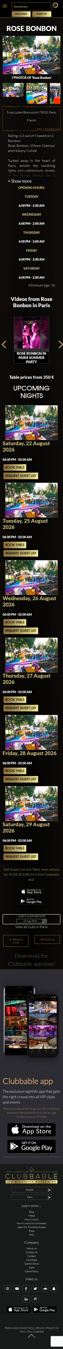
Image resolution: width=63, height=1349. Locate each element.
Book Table (21, 14)
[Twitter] (35, 1288)
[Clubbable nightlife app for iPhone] (31, 894)
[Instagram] (7, 1288)
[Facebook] (26, 1288)
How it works (31, 1219)
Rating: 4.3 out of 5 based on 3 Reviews (30, 138)
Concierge (31, 1259)
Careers (31, 1255)
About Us (32, 1248)
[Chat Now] (56, 7)
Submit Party (31, 1271)
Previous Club (17, 941)
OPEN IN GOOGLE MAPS (48, 129)
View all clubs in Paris (31, 927)
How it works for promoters (31, 1223)
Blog (31, 1211)
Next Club (45, 939)
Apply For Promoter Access (31, 1227)
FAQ (31, 1234)
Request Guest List (20, 475)
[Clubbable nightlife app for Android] (31, 903)
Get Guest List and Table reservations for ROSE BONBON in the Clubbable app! (31, 874)
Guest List (42, 14)
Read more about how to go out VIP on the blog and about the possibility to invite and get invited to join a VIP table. (31, 1112)
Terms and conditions (19, 1328)
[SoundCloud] (44, 1288)
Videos (31, 1215)
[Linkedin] (26, 1299)
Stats (31, 1267)
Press (31, 1230)
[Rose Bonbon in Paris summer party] (31, 334)
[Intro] (31, 1337)
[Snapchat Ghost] (53, 1288)
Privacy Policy (45, 1328)
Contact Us (31, 1252)
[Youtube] (16, 1288)
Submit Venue (31, 1263)
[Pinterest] (35, 1299)
